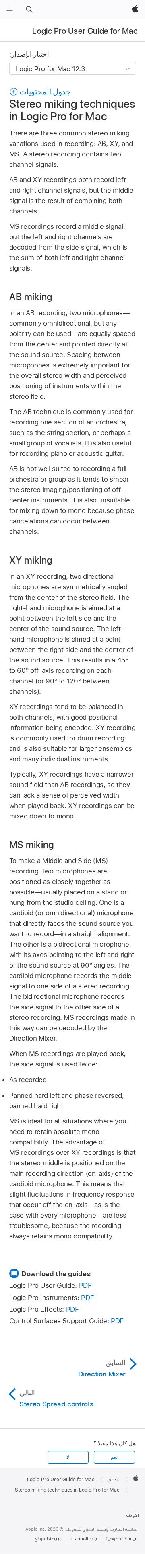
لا (67, 1457)
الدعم (114, 1479)
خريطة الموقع (48, 1538)
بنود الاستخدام (83, 1538)
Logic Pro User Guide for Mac (84, 31)
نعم (114, 1457)
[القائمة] (9, 9)
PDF (85, 1285)
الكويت (132, 1515)
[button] (29, 9)
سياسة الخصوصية (122, 1538)
